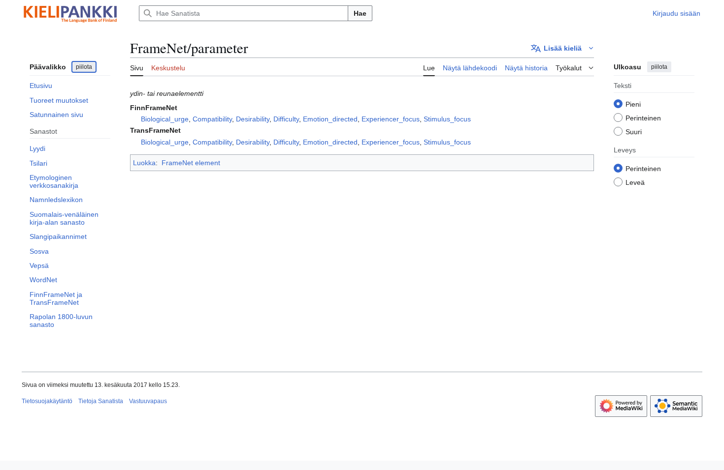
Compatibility (212, 119)
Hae (360, 13)
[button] (562, 48)
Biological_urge (165, 119)
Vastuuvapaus (148, 401)
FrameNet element (191, 163)
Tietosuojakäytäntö (47, 401)
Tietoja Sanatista (100, 401)
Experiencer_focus (391, 119)
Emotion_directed (330, 119)
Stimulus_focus (447, 119)
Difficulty (286, 119)
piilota (84, 66)
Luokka (144, 163)
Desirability (252, 119)
